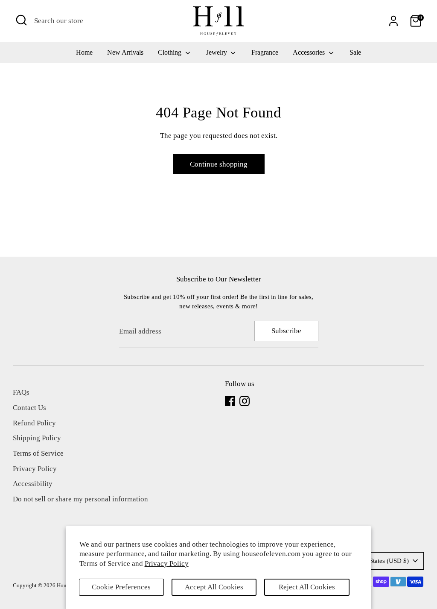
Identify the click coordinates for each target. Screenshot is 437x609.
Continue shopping (219, 164)
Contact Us (29, 408)
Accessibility (32, 484)
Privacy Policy (167, 563)
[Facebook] (230, 401)
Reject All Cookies (307, 587)
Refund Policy (34, 423)
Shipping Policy (37, 438)
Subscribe (286, 331)
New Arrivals (125, 52)
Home (84, 52)
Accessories (309, 52)
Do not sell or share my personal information (80, 499)
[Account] (393, 20)
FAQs (21, 392)
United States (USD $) (379, 560)
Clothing (170, 52)
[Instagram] (244, 401)
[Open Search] (21, 20)
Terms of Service (38, 453)
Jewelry (217, 52)
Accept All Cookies (214, 587)
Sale (355, 52)
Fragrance (264, 52)
